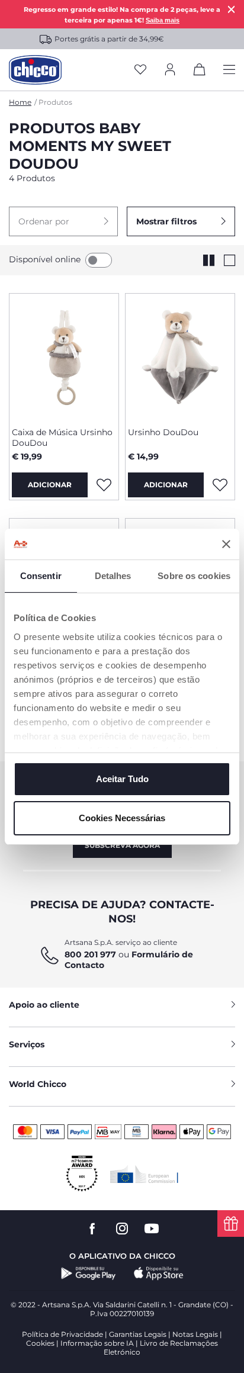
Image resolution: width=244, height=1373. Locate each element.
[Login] (170, 70)
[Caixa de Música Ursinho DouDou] (63, 356)
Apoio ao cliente (44, 1004)
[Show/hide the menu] (229, 70)
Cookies (40, 1343)
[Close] (231, 9)
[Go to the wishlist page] (140, 70)
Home (20, 102)
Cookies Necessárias (122, 818)
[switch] (98, 260)
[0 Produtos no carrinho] (200, 71)
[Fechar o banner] (226, 544)
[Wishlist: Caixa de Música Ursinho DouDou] (103, 484)
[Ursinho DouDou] (180, 356)
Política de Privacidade (62, 1334)
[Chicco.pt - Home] (35, 70)
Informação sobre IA (97, 1343)
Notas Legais (195, 1334)
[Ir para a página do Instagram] (122, 1228)
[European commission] (144, 1174)
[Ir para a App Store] (159, 1273)
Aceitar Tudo (122, 779)
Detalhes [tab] (113, 576)
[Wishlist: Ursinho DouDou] (219, 484)
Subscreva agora (122, 845)
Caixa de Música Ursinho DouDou (62, 437)
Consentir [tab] (41, 576)
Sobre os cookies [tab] (194, 576)
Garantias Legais (137, 1334)
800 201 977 (90, 954)
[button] (63, 221)
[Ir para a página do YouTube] (152, 1228)
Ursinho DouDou (163, 432)
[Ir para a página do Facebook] (92, 1228)
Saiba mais (162, 20)
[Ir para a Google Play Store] (88, 1273)
